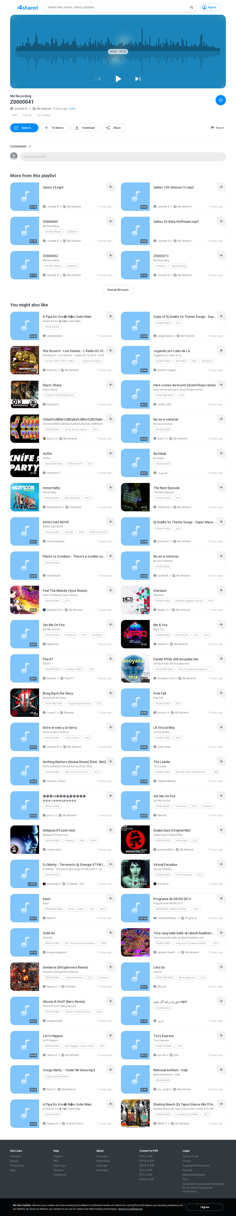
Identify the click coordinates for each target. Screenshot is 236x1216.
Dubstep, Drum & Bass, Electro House (62, 395)
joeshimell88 (164, 849)
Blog (12, 1170)
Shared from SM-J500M (76, 1123)
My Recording (53, 232)
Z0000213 (161, 266)
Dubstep (70, 986)
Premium (15, 1156)
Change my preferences (130, 1209)
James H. (52, 1055)
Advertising (103, 1160)
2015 (87, 498)
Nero (206, 635)
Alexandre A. (54, 507)
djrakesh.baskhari (167, 952)
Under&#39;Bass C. (167, 918)
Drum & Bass (52, 327)
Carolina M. (53, 746)
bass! (102, 909)
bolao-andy (164, 746)
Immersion (70, 635)
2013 (67, 601)
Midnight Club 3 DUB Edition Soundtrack (193, 772)
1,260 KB (27, 115)
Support (58, 1156)
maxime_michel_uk (57, 781)
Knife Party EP (75, 464)
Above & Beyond (187, 977)
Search (14, 1160)
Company (102, 1156)
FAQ (55, 1160)
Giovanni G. (53, 404)
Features (58, 1170)
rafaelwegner (55, 335)
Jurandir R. (21, 108)
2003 (181, 395)
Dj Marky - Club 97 (74, 669)
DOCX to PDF (147, 1165)
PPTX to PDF (147, 1160)
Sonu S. (51, 438)
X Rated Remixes (74, 977)
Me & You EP (182, 635)
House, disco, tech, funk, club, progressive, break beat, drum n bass (62, 361)
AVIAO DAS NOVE (98, 532)
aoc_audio (163, 1089)
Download (75, 507)
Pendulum (97, 635)
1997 (91, 669)
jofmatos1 (163, 541)
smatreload (53, 575)
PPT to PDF (146, 1174)
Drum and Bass (54, 464)
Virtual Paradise (184, 875)
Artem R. (52, 370)
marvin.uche (54, 849)
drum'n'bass (52, 669)
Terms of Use (190, 1156)
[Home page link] (28, 7)
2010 (178, 323)
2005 (194, 361)
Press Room (17, 1165)
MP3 (15, 115)
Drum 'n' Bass (163, 1046)
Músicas (69, 712)
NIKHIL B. (162, 1123)
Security (187, 1170)
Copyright (102, 1165)
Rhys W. (161, 986)
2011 (90, 464)
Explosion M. (54, 609)
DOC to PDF (146, 1156)
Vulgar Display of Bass (79, 703)
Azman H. (163, 883)
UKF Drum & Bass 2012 (76, 772)
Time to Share (72, 738)
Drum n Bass (52, 1012)
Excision (103, 977)
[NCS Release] (72, 498)
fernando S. (53, 472)
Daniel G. (52, 678)
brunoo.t (162, 712)
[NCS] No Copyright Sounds (189, 601)
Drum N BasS (163, 323)
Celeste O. (52, 1123)
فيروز (160, 1020)
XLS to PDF (146, 1170)
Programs (191, 918)
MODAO (69, 532)
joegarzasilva (165, 335)
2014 (95, 429)
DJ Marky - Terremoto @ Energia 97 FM (77, 883)
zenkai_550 (164, 404)
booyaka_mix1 (166, 678)
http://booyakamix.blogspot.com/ (195, 669)
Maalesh (69, 840)
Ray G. (50, 1089)
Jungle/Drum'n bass (57, 1076)
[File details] (24, 196)
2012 (99, 703)
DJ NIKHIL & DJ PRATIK (187, 1114)
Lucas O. (51, 712)
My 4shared (44, 108)
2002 (178, 738)
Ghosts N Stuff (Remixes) (78, 1012)
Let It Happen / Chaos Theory (79, 1046)
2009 (81, 840)
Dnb (176, 1055)
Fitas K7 (69, 678)
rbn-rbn (161, 1055)
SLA (185, 1179)
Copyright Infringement (196, 1165)
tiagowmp (53, 644)
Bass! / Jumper (76, 909)
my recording (44, 115)
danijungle (53, 883)
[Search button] (191, 7)
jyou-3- (51, 815)
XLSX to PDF (147, 1179)
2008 (81, 532)
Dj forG (93, 840)
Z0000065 (72, 232)
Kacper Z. (162, 609)
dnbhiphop (163, 507)
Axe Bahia (181, 361)
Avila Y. (161, 438)
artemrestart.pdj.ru (92, 361)
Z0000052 (72, 266)
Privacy (187, 1160)
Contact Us (59, 1174)
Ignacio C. (52, 986)
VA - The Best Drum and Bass (80, 943)
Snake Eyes (181, 840)
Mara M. (162, 815)
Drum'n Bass (163, 772)
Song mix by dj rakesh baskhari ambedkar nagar (193, 943)
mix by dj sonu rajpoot (76, 429)
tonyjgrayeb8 (54, 1020)
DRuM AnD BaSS (164, 395)
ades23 (51, 918)
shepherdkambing (167, 781)
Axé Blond (207, 361)
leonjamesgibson (57, 952)
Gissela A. (163, 575)
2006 (87, 738)
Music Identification (194, 1174)
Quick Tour (59, 1165)
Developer (102, 1170)
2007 (102, 1046)
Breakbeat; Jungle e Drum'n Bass (173, 909)
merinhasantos (56, 541)
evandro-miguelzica (167, 370)
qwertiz (161, 644)
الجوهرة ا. (162, 472)
